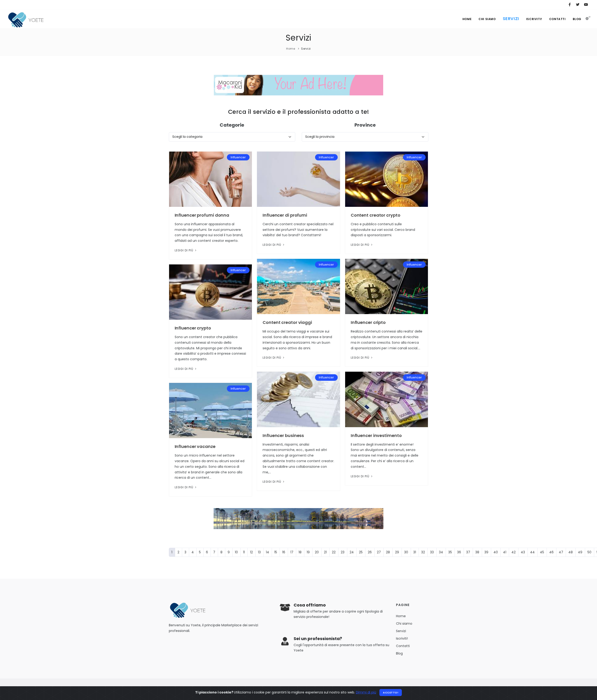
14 (267, 552)
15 (275, 552)
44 (532, 552)
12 (251, 552)
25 (361, 552)
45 (542, 552)
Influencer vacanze (195, 446)
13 (259, 552)
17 (291, 552)
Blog (577, 19)
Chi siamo (487, 19)
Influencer (238, 157)
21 (325, 552)
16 (283, 552)
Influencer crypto (193, 328)
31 (414, 552)
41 (504, 552)
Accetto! (390, 692)
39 (486, 552)
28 (388, 552)
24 (352, 552)
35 (450, 552)
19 (308, 552)
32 (423, 552)
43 (523, 552)
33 (432, 552)
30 (406, 552)
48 (570, 552)
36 (459, 552)
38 (477, 552)
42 (513, 552)
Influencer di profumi (285, 215)
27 (379, 552)
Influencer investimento (376, 435)
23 (342, 552)
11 (244, 552)
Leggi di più (184, 250)
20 (317, 552)
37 (468, 552)
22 (334, 552)
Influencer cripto (368, 322)
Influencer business (283, 435)
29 (397, 552)
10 (236, 552)
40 (495, 552)
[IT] (587, 19)
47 (561, 552)
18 (300, 552)
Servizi (511, 18)
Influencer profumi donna (202, 215)
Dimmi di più (366, 692)
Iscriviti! (534, 19)
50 (589, 552)
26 (370, 552)
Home (467, 19)
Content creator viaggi (287, 322)
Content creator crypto (375, 215)
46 (551, 552)
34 (441, 552)
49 (580, 552)
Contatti (557, 19)
